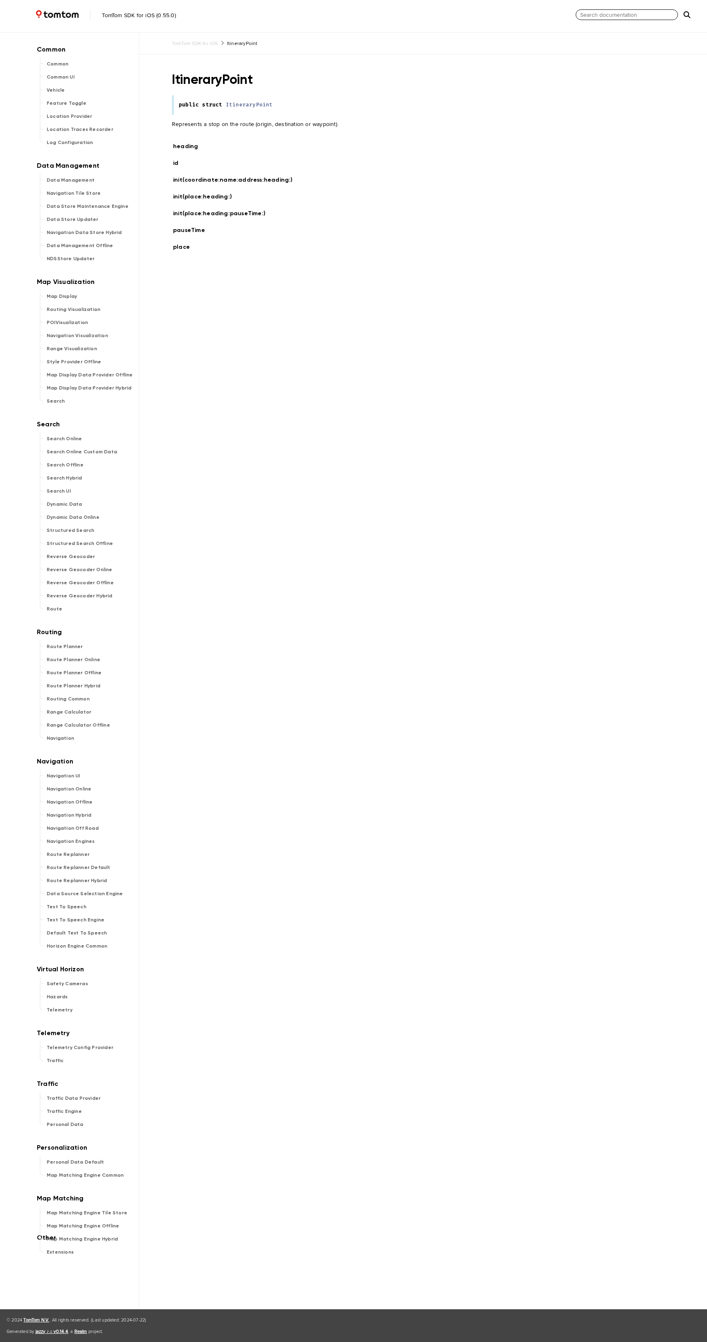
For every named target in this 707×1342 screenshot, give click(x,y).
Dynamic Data (64, 504)
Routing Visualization (73, 309)
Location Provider (69, 116)
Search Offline (65, 465)
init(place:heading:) (206, 196)
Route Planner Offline (74, 673)
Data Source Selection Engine (85, 893)
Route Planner (65, 646)
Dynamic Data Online (73, 517)
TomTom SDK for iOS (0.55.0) (138, 15)
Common (57, 64)
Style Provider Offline (74, 362)
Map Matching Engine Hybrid (82, 1239)
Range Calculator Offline (78, 725)
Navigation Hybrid (69, 815)
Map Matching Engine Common (85, 1175)
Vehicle (56, 90)
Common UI (60, 77)
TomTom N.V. (36, 1320)
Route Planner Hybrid (73, 686)
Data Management (71, 180)
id (180, 163)
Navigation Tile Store (74, 193)
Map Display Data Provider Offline (90, 375)
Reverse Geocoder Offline (80, 582)
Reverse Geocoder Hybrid (80, 596)
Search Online (64, 438)
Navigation (60, 738)
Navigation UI (63, 776)
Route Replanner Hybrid (77, 880)
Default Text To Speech (77, 933)
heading (189, 146)
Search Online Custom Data (82, 452)
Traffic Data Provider (74, 1098)
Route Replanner (68, 854)
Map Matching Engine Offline (83, 1226)
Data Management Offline (80, 245)
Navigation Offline (70, 802)
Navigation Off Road (73, 828)
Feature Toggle (66, 103)
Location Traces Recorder (80, 129)
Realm (80, 1331)
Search (56, 401)
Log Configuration (70, 142)
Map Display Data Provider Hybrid (89, 388)
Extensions (60, 1252)
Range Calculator (69, 712)
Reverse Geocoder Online (80, 569)
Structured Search (70, 530)
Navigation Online (69, 789)
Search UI (59, 491)
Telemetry (59, 1010)
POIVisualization (67, 322)
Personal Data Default (75, 1162)
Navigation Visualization (77, 335)
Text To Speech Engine (75, 920)
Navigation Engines (71, 841)
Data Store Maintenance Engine (87, 206)
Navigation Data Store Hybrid (84, 232)
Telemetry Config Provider (80, 1047)
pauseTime (192, 230)
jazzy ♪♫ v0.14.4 (52, 1331)
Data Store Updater (73, 219)
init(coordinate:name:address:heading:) (236, 179)
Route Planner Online (73, 659)
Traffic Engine (64, 1111)
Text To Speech (66, 907)
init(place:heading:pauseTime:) (223, 213)
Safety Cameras (67, 983)
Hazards (57, 997)
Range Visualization (72, 348)
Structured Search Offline (80, 543)
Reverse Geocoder (71, 556)
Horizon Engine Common (77, 946)
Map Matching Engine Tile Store (87, 1213)
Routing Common (68, 699)
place (185, 246)
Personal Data (65, 1124)
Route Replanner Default (78, 867)
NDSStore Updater (71, 258)
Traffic (55, 1060)
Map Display (62, 296)
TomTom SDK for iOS (195, 43)
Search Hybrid (64, 478)
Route (54, 609)
